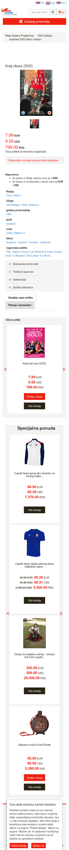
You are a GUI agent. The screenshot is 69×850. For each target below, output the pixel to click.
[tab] (34, 264)
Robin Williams (30, 205)
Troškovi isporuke (23, 271)
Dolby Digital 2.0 (15, 233)
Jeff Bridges (13, 205)
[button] (4, 367)
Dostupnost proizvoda (25, 264)
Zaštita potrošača (23, 287)
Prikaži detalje (19, 845)
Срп (63, 2)
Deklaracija (19, 279)
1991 (9, 214)
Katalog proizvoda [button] (37, 21)
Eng (52, 2)
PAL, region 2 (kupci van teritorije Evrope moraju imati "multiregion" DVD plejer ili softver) (33, 253)
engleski (11, 223)
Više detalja (34, 406)
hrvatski (34, 242)
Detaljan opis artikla (20, 297)
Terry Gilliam (13, 195)
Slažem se (38, 845)
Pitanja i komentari (19, 305)
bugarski (11, 242)
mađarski (45, 242)
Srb (42, 2)
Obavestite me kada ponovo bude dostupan (33, 160)
